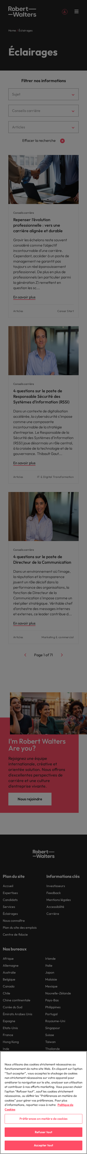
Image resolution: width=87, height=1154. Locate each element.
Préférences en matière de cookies (43, 1118)
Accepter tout (43, 1145)
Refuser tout (43, 1132)
